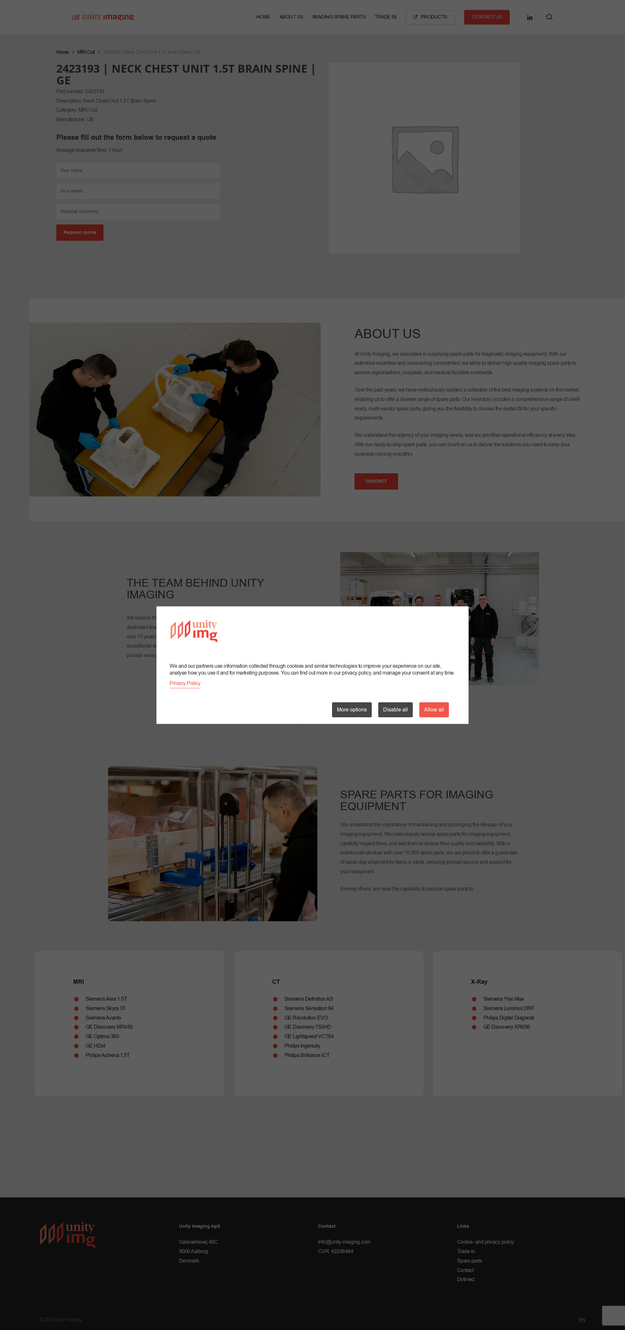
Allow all (434, 709)
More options (352, 709)
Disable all (395, 709)
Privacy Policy (185, 683)
